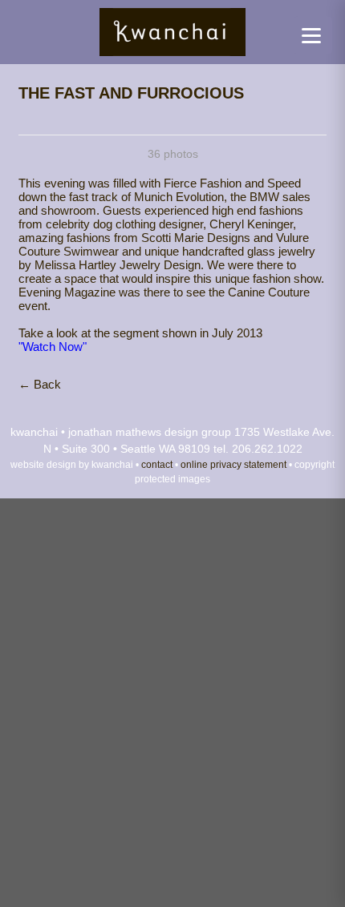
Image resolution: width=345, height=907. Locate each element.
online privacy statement (233, 464)
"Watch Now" (52, 346)
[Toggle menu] (313, 35)
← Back (39, 384)
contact (156, 464)
